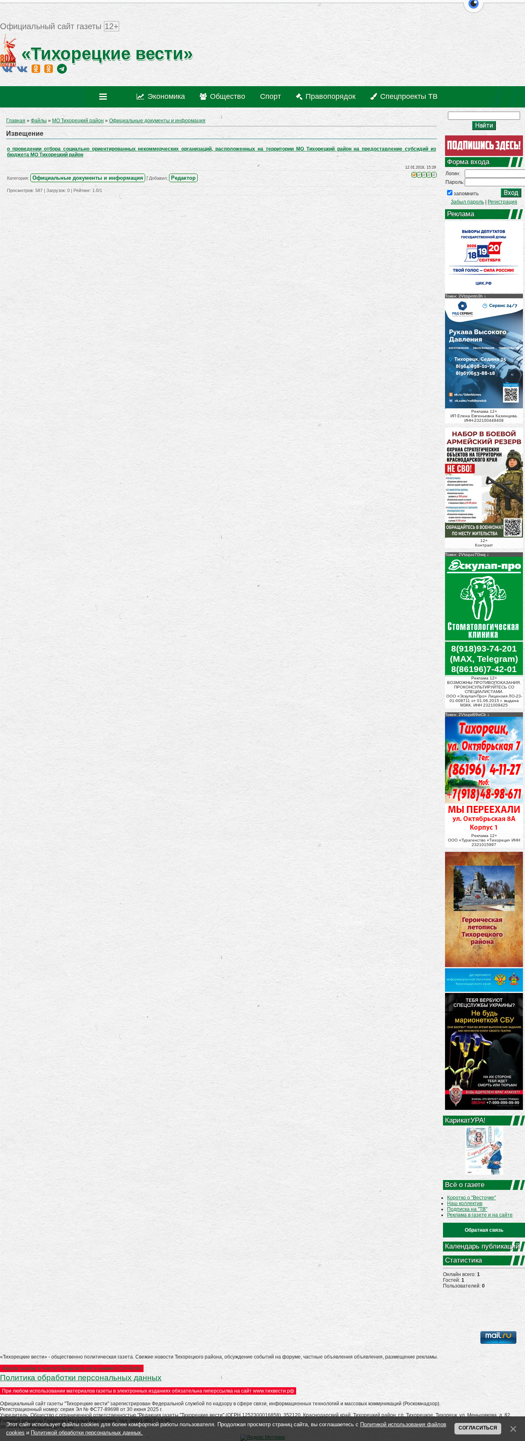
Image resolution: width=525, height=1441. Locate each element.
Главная (15, 121)
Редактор (183, 178)
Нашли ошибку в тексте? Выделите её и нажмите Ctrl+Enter (72, 1368)
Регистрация (502, 202)
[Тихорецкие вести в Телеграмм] (62, 68)
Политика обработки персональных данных (81, 1377)
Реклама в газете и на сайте (480, 1215)
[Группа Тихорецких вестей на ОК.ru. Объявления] (48, 68)
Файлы (39, 121)
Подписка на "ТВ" (467, 1209)
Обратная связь (484, 1230)
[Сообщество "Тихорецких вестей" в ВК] (22, 68)
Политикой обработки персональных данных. (87, 1433)
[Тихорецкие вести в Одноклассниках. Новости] (36, 68)
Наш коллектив (464, 1203)
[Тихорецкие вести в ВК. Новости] (7, 68)
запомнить (466, 194)
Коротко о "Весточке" (471, 1198)
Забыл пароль (467, 202)
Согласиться (478, 1428)
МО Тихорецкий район (78, 121)
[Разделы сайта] (105, 97)
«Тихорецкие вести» (104, 53)
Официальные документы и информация (157, 121)
